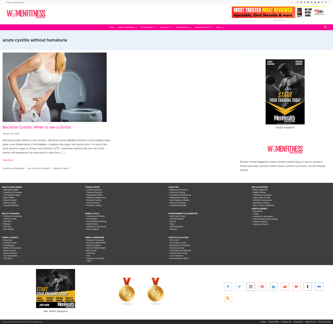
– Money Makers (92, 229)
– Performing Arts (175, 226)
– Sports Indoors (9, 250)
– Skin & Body (8, 229)
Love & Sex (164, 27)
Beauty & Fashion (202, 27)
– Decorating (257, 211)
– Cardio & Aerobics (93, 190)
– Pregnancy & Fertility (94, 258)
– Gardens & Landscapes (262, 216)
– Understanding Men (177, 205)
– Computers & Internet (95, 216)
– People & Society (176, 248)
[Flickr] (325, 2)
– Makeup (6, 224)
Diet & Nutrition (182, 27)
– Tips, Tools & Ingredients (263, 205)
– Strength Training (93, 205)
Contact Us (286, 322)
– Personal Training (93, 200)
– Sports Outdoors (9, 253)
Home (112, 27)
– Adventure (7, 240)
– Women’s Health (9, 200)
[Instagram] (304, 2)
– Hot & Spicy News (176, 216)
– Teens (88, 261)
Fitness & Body (147, 27)
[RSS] (228, 298)
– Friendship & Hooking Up (179, 195)
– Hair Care (6, 221)
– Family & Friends (93, 245)
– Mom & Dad (91, 250)
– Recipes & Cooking (260, 203)
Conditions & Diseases (14, 168)
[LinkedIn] (311, 2)
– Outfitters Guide (9, 243)
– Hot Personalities (176, 219)
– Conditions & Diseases (12, 192)
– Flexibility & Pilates (93, 195)
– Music (171, 224)
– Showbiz (172, 229)
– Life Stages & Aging (11, 195)
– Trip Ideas (7, 258)
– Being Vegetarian (260, 190)
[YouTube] (318, 2)
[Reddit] (315, 2)
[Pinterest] (308, 2)
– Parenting (90, 253)
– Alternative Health (10, 190)
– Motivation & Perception (179, 245)
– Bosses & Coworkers (94, 240)
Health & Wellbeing (126, 27)
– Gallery (255, 214)
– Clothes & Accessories (12, 216)
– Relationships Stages (178, 197)
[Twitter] (301, 2)
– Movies (172, 221)
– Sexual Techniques (177, 203)
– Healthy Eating (258, 192)
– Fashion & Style (9, 219)
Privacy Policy (325, 322)
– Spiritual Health (9, 203)
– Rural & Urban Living (177, 253)
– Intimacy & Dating (176, 192)
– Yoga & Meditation (10, 205)
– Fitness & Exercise (93, 192)
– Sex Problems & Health (178, 200)
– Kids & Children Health (95, 248)
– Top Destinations (10, 256)
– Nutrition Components (262, 200)
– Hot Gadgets (91, 219)
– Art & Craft (173, 240)
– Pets (87, 256)
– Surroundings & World (178, 258)
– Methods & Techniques (95, 226)
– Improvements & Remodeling (265, 219)
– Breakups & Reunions (178, 190)
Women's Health (61, 168)
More (219, 27)
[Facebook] (297, 2)
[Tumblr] (322, 2)
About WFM (273, 322)
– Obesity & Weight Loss (95, 197)
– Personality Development (179, 250)
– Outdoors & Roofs (260, 224)
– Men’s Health (8, 197)
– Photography (8, 245)
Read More (8, 160)
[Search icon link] (324, 27)
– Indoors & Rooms (259, 221)
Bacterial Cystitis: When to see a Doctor (37, 127)
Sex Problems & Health (39, 168)
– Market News (91, 224)
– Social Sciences (175, 256)
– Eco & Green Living (177, 243)
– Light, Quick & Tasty (261, 197)
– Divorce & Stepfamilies (95, 243)
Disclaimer (298, 322)
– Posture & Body (92, 203)
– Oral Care (6, 226)
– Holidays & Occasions (261, 195)
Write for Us (310, 322)
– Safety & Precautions (11, 248)
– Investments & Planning (96, 221)
